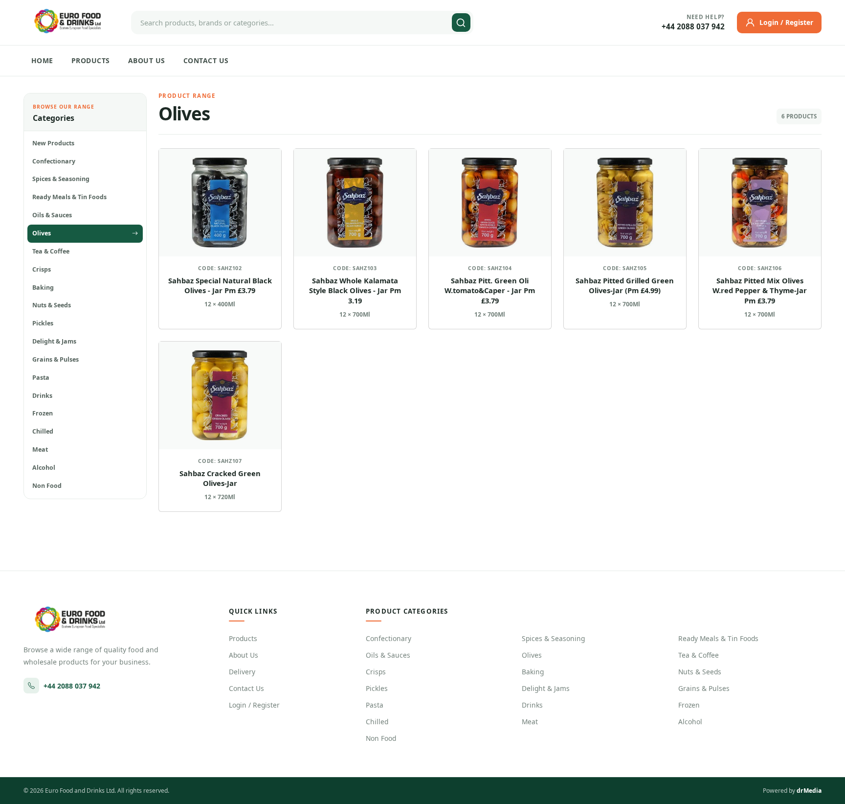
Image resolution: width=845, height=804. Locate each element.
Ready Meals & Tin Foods (718, 638)
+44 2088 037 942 (693, 26)
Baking (533, 671)
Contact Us (206, 60)
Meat (530, 721)
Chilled (377, 721)
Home (42, 60)
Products (90, 60)
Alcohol (690, 721)
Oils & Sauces (388, 655)
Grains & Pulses (704, 688)
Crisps (376, 671)
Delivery (242, 671)
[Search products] (461, 22)
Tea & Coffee (698, 655)
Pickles (377, 688)
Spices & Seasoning (553, 638)
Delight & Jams (546, 688)
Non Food (381, 738)
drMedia (809, 790)
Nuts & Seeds (699, 671)
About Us (146, 60)
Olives (532, 655)
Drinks (532, 705)
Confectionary (388, 638)
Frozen (689, 705)
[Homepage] (67, 21)
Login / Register (254, 705)
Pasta (374, 705)
